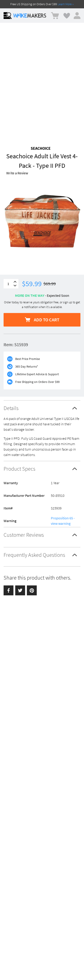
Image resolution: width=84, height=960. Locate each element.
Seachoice (41, 148)
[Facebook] (8, 590)
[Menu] (8, 15)
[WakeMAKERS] (29, 16)
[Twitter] (20, 590)
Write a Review (17, 173)
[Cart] (55, 15)
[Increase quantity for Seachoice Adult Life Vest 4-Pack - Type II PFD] (15, 282)
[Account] (77, 15)
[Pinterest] (32, 590)
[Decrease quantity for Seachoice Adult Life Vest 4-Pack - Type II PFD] (15, 285)
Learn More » (66, 4)
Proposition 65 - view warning (63, 521)
